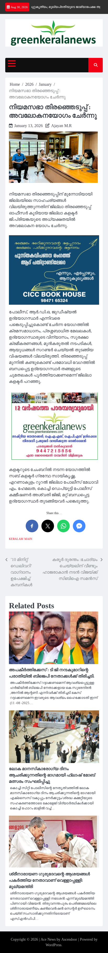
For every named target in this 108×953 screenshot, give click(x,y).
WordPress (53, 945)
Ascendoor (69, 939)
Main (28, 538)
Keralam (16, 538)
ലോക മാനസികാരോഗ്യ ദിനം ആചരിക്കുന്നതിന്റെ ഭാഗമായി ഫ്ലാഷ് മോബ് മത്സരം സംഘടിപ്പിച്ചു (52, 775)
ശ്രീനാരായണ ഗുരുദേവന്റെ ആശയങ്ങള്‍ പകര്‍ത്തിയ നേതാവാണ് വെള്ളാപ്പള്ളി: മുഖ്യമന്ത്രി (49, 880)
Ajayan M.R (61, 125)
